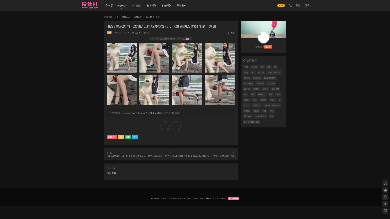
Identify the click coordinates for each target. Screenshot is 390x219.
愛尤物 (247, 78)
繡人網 (254, 67)
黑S (268, 67)
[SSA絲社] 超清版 (251, 122)
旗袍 (255, 100)
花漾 (264, 111)
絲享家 (138, 32)
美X (253, 72)
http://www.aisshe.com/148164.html (141, 113)
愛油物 (263, 100)
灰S (271, 116)
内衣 (246, 72)
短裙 (278, 94)
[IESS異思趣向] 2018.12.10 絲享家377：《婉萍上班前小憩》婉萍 (138, 156)
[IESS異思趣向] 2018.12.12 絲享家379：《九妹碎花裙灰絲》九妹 (203, 156)
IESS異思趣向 (270, 78)
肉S (135, 137)
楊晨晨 (247, 111)
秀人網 (261, 72)
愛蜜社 (272, 100)
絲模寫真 (121, 5)
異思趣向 (111, 137)
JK (280, 100)
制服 (271, 111)
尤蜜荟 (265, 89)
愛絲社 (89, 5)
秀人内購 (248, 116)
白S (245, 94)
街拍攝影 (166, 5)
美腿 (128, 137)
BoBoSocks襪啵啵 (271, 105)
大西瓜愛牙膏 (260, 116)
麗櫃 (253, 94)
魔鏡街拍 (260, 83)
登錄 (187, 39)
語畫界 (256, 89)
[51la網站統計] (233, 198)
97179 (246, 105)
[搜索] (290, 5)
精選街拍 (257, 78)
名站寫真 (136, 5)
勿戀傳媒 (275, 89)
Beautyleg (248, 83)
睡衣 (271, 94)
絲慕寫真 (256, 105)
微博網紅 (151, 5)
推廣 (233, 32)
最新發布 (181, 5)
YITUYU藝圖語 (273, 72)
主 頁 (110, 5)
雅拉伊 (247, 100)
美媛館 (256, 111)
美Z (120, 137)
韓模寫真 (262, 94)
